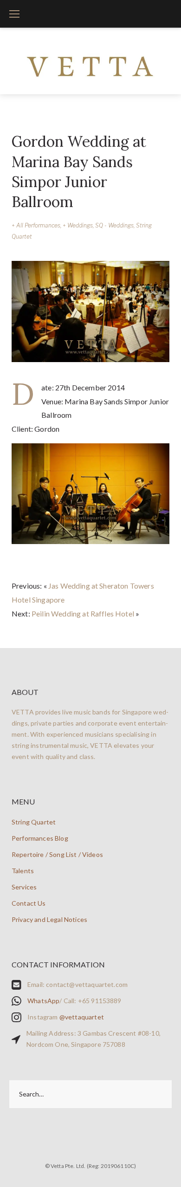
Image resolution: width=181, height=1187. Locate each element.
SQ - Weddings (114, 225)
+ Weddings (78, 225)
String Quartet (34, 822)
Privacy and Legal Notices (49, 919)
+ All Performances (36, 225)
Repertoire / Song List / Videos (57, 854)
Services (24, 887)
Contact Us (29, 903)
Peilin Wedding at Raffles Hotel (83, 613)
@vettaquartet (81, 1017)
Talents (23, 871)
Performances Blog (40, 838)
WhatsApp (43, 1001)
